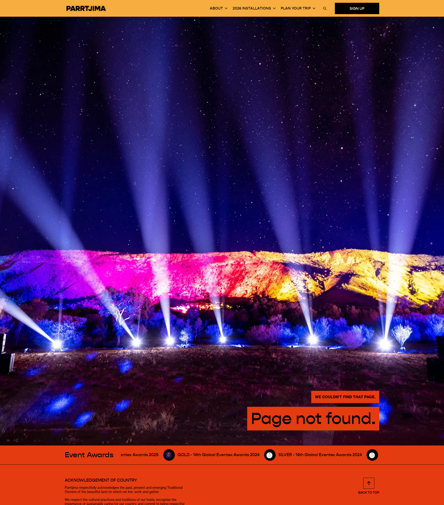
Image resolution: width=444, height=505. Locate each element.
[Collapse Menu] (226, 8)
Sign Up (357, 8)
